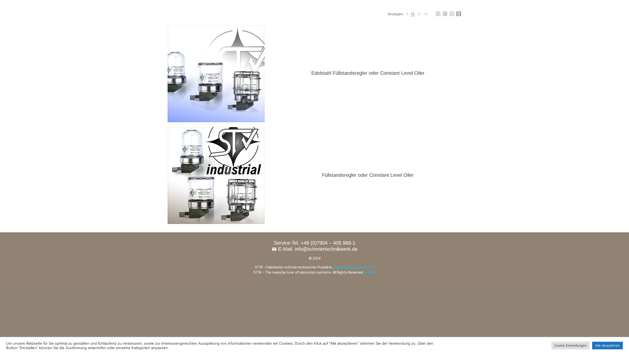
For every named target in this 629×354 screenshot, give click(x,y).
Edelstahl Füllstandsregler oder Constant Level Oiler (368, 73)
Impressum (342, 267)
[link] (407, 13)
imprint (370, 272)
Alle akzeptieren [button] (607, 345)
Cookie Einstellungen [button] (570, 345)
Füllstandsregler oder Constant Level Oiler (368, 175)
